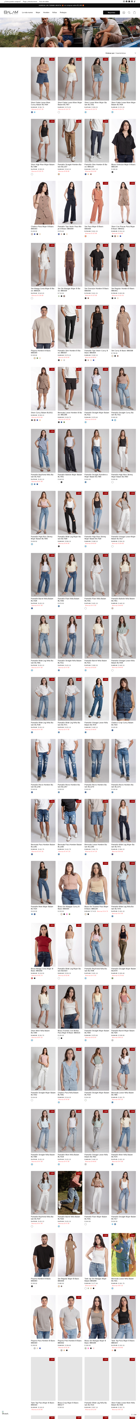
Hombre (46, 12)
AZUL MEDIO (112, 420)
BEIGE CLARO (40, 234)
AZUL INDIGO (112, 854)
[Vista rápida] (53, 63)
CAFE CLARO (32, 234)
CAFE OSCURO (61, 1286)
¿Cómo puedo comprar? (12, 1)
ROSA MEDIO (67, 914)
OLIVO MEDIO (37, 358)
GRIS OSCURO (115, 298)
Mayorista (111, 12)
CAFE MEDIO (91, 174)
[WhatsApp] (5, 1414)
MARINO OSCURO (35, 234)
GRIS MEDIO (61, 1350)
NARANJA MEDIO (86, 236)
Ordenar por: (110, 53)
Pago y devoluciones (30, 1)
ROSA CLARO (94, 1348)
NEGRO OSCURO (112, 172)
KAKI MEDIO (59, 174)
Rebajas (63, 12)
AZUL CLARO (35, 112)
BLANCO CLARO (59, 112)
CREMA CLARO (86, 1100)
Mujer (38, 12)
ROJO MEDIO (32, 978)
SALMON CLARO (112, 1350)
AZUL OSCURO (32, 112)
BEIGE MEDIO (88, 174)
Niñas (54, 12)
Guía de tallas (44, 1)
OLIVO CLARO (59, 296)
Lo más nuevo (27, 12)
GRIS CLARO (64, 360)
